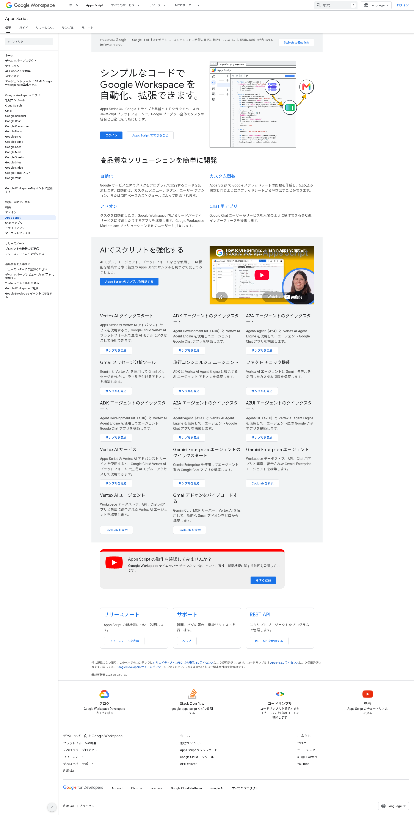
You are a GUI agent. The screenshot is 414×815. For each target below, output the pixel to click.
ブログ (301, 743)
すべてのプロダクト (245, 788)
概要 (8, 28)
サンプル (68, 28)
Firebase (156, 788)
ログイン (403, 5)
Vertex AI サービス (118, 449)
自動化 (106, 176)
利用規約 (69, 771)
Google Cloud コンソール (197, 757)
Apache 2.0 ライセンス (284, 662)
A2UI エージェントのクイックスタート (279, 406)
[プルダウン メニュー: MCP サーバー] (199, 5)
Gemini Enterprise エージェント (277, 449)
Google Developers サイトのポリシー (140, 667)
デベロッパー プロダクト (80, 750)
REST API (260, 614)
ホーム (73, 5)
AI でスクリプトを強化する (142, 250)
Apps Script (94, 5)
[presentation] (207, 160)
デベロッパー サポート (78, 764)
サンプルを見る (116, 351)
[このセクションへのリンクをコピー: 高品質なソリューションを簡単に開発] (223, 160)
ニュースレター (307, 750)
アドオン (108, 206)
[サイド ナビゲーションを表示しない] (52, 807)
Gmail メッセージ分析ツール (128, 362)
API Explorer (188, 764)
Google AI (216, 788)
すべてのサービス (123, 5)
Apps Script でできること (150, 135)
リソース (155, 5)
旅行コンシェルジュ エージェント (206, 362)
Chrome (136, 788)
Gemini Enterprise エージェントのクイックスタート (206, 452)
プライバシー (88, 806)
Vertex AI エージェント (122, 495)
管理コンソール (190, 743)
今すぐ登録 (263, 580)
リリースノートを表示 (124, 641)
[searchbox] (29, 41)
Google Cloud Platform (186, 788)
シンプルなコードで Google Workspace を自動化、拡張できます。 (152, 84)
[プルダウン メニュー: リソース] (166, 5)
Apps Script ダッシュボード (199, 750)
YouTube (303, 764)
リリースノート (122, 614)
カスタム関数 (222, 176)
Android (117, 788)
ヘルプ (186, 641)
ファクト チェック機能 (268, 362)
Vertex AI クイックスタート (127, 316)
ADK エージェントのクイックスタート (206, 319)
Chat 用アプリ (224, 206)
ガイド (23, 28)
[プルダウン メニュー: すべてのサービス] (140, 5)
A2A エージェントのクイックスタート (278, 319)
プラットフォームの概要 (79, 743)
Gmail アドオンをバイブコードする (205, 498)
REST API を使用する (269, 641)
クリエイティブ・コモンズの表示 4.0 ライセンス (183, 662)
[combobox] (336, 5)
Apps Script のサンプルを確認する (129, 282)
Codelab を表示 (262, 483)
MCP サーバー (184, 5)
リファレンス (45, 28)
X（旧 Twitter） (308, 757)
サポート (88, 28)
